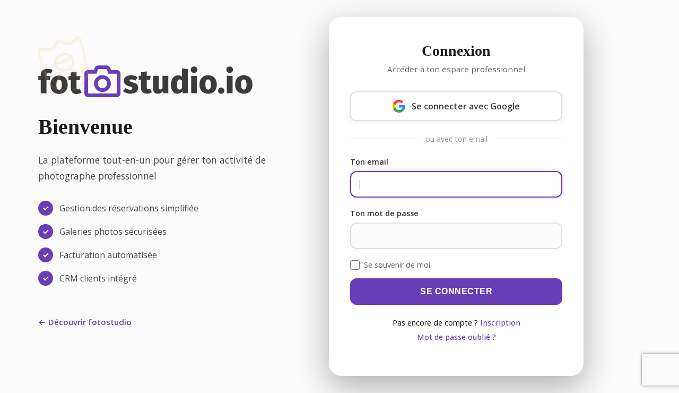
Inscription (500, 323)
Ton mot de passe (384, 213)
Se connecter (456, 291)
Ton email (369, 162)
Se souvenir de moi (397, 265)
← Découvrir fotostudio (85, 322)
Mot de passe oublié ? (456, 337)
